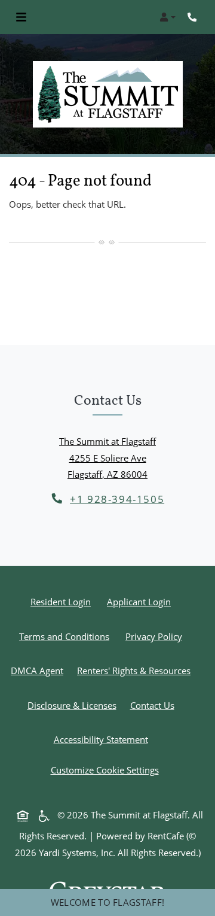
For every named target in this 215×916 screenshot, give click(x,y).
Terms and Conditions (66, 636)
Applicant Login (141, 601)
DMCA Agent (39, 670)
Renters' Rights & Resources (136, 670)
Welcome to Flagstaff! (107, 902)
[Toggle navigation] (21, 17)
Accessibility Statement (103, 739)
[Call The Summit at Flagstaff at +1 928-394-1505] (193, 17)
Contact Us (152, 705)
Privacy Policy (156, 636)
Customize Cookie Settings (105, 770)
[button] (167, 17)
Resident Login (63, 601)
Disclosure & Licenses (74, 705)
